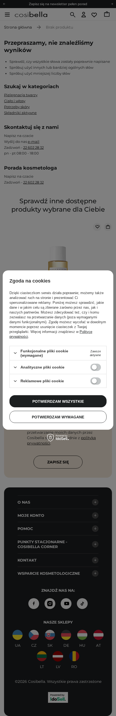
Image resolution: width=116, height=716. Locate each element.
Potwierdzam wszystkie (58, 401)
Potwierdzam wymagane (58, 417)
